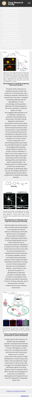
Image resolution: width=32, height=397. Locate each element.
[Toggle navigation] (29, 3)
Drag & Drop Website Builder (16, 391)
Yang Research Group (15, 3)
